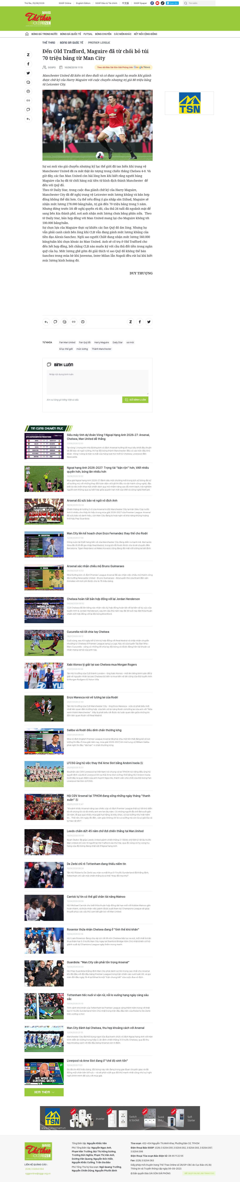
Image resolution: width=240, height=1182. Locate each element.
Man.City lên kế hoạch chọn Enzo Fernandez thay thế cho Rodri (107, 533)
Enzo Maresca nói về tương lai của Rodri (92, 697)
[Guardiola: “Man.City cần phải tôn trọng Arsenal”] (44, 973)
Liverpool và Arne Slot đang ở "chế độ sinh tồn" (97, 1060)
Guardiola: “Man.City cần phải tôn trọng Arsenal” (98, 962)
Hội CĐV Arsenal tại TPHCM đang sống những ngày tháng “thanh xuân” (108, 797)
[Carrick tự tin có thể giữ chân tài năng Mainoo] (44, 908)
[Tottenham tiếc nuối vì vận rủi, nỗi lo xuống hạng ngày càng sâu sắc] (44, 1006)
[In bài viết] (28, 91)
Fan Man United (67, 342)
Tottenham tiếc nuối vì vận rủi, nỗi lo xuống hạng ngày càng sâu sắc (108, 997)
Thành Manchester (101, 348)
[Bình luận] (28, 109)
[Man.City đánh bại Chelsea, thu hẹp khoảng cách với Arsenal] (44, 1039)
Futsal (88, 34)
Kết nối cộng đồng (145, 34)
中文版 (125, 3)
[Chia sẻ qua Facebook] (28, 64)
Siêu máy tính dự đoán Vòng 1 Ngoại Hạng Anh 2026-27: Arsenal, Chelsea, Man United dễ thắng (108, 437)
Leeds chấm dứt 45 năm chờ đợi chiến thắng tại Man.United (105, 831)
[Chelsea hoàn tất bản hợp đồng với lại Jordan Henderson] (44, 610)
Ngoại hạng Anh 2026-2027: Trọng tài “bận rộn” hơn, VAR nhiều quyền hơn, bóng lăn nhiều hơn (108, 469)
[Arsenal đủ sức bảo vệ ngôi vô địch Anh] (44, 512)
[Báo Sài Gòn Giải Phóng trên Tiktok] (163, 3)
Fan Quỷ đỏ (85, 342)
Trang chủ (26, 34)
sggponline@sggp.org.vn (38, 1173)
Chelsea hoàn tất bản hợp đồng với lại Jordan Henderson (103, 599)
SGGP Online (65, 3)
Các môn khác (122, 34)
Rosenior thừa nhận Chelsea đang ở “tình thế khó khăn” (103, 929)
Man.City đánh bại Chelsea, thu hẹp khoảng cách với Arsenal (105, 1028)
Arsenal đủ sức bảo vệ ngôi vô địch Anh (92, 500)
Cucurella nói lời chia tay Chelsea (88, 631)
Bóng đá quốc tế (70, 34)
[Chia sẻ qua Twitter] (28, 73)
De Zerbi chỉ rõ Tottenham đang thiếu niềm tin (96, 864)
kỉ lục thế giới (66, 348)
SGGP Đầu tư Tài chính (106, 3)
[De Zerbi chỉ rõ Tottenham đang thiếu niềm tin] (44, 875)
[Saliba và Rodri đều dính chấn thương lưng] (44, 741)
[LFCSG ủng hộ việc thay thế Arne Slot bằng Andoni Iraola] (44, 774)
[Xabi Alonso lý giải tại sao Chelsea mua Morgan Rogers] (44, 676)
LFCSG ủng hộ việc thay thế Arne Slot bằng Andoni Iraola (103, 763)
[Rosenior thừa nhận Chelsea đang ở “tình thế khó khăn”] (44, 941)
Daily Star (118, 342)
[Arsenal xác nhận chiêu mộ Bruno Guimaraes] (44, 577)
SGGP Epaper (140, 3)
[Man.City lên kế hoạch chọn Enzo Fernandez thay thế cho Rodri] (44, 544)
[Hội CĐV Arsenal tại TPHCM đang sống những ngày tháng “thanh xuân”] (44, 807)
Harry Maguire (102, 342)
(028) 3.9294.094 (34, 1168)
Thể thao (48, 42)
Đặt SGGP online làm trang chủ (199, 1173)
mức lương (82, 348)
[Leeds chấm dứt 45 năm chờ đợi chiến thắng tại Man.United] (44, 842)
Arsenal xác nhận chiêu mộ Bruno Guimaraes (95, 566)
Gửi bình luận (137, 399)
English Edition (83, 3)
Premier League (99, 42)
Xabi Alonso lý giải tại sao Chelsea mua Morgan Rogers (102, 664)
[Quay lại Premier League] (28, 119)
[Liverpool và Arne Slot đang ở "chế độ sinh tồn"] (44, 1072)
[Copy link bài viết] (28, 100)
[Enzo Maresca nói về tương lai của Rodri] (44, 708)
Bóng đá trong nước (45, 34)
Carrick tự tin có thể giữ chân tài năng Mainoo (96, 896)
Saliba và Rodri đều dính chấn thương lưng (94, 730)
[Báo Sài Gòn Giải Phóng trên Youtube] (157, 3)
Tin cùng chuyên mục (47, 428)
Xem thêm (42, 1092)
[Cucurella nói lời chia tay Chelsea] (44, 643)
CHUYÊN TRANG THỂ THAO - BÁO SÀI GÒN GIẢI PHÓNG (38, 19)
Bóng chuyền (103, 34)
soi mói (130, 342)
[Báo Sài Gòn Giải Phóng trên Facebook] (152, 3)
